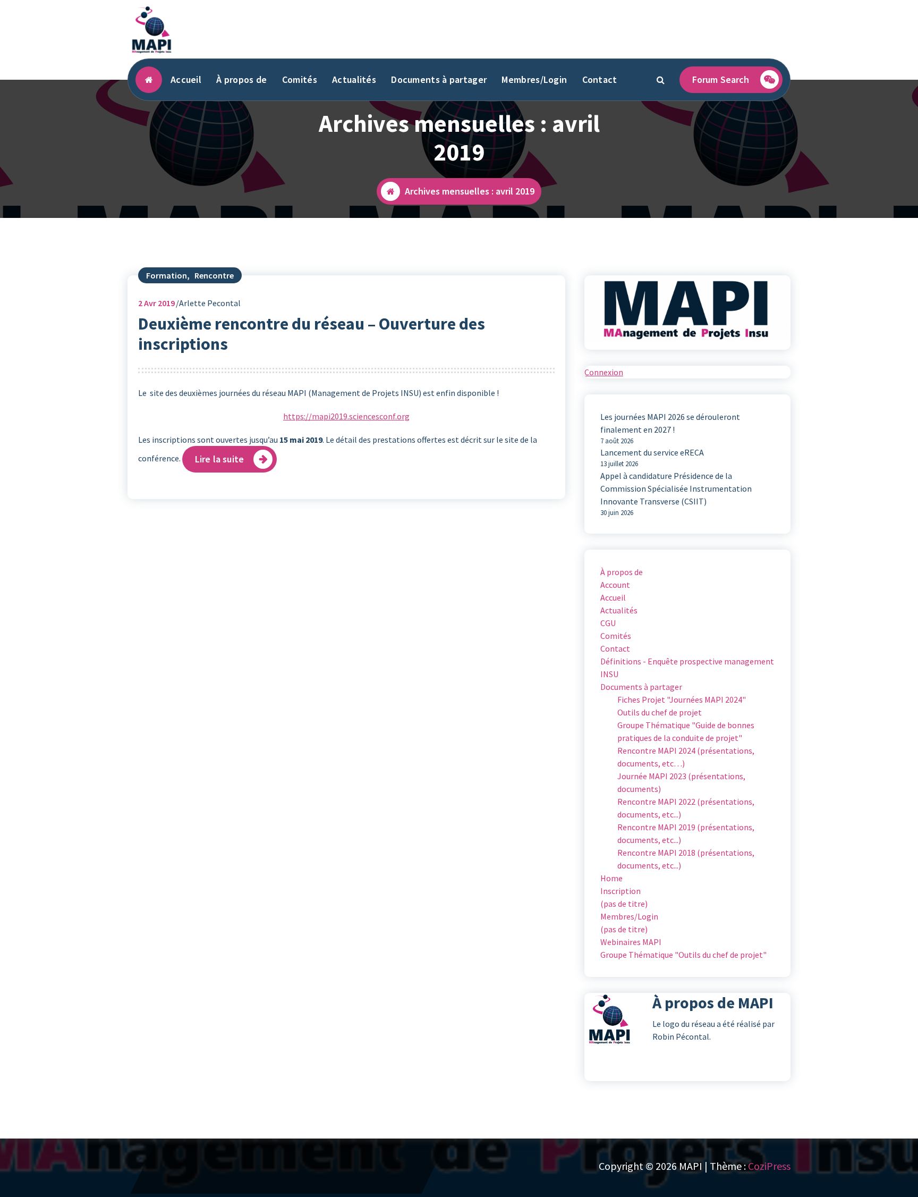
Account (615, 584)
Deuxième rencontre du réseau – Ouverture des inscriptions (311, 334)
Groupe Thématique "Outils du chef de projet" (683, 954)
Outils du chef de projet (659, 712)
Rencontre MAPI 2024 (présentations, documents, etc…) (685, 757)
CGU (608, 623)
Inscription (620, 891)
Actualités (354, 79)
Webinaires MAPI (630, 942)
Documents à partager (439, 79)
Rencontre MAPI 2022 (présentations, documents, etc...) (685, 808)
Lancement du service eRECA (652, 452)
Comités (299, 79)
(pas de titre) (624, 903)
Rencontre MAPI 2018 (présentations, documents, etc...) (685, 859)
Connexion (603, 372)
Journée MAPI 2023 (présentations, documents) (681, 782)
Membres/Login (534, 79)
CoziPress (769, 1166)
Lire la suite (219, 459)
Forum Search (721, 79)
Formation (166, 275)
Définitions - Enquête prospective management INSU (687, 667)
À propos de (241, 79)
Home (611, 878)
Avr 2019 (156, 303)
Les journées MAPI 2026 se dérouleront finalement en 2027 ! (670, 423)
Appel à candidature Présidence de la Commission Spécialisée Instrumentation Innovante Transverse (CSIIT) (676, 488)
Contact (599, 79)
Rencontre (214, 275)
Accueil (186, 79)
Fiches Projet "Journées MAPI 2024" (681, 699)
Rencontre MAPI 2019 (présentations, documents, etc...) (685, 833)
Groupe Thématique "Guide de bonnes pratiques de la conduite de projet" (685, 731)
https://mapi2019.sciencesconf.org (346, 416)
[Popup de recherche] (661, 79)
